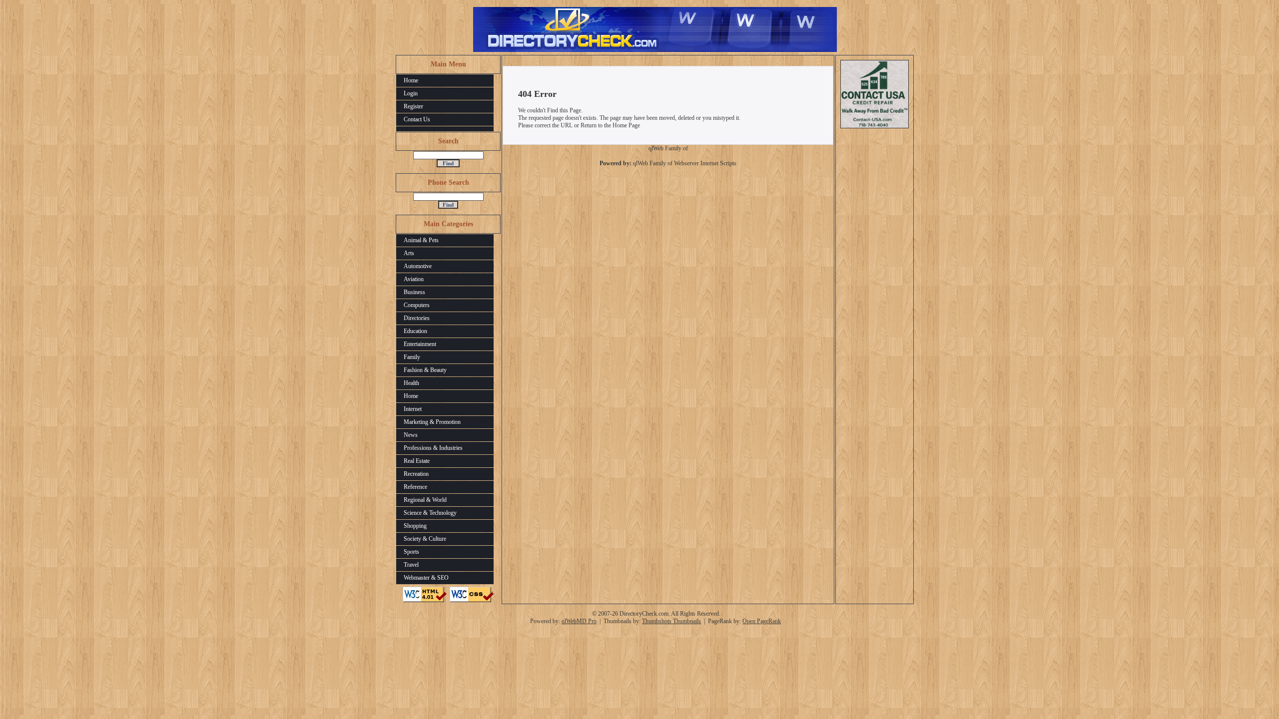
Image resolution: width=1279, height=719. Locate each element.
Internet (413, 408)
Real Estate (417, 460)
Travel (411, 564)
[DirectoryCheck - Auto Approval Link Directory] (655, 49)
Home (411, 80)
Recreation (416, 473)
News (411, 434)
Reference (415, 486)
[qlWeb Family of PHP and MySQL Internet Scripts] (668, 150)
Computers (417, 305)
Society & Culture (425, 538)
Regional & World (425, 499)
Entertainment (420, 344)
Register (413, 106)
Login (411, 93)
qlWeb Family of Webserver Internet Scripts (684, 163)
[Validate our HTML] (425, 600)
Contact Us (417, 119)
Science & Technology (430, 512)
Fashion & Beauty (425, 369)
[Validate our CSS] (472, 600)
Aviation (414, 279)
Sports (411, 551)
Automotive (418, 266)
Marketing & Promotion (432, 421)
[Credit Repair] (874, 126)
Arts (409, 253)
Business (414, 292)
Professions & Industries (433, 447)
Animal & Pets (421, 240)
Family (412, 357)
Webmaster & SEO (426, 577)
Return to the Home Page (610, 125)
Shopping (415, 525)
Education (415, 331)
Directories (417, 318)
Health (411, 382)
